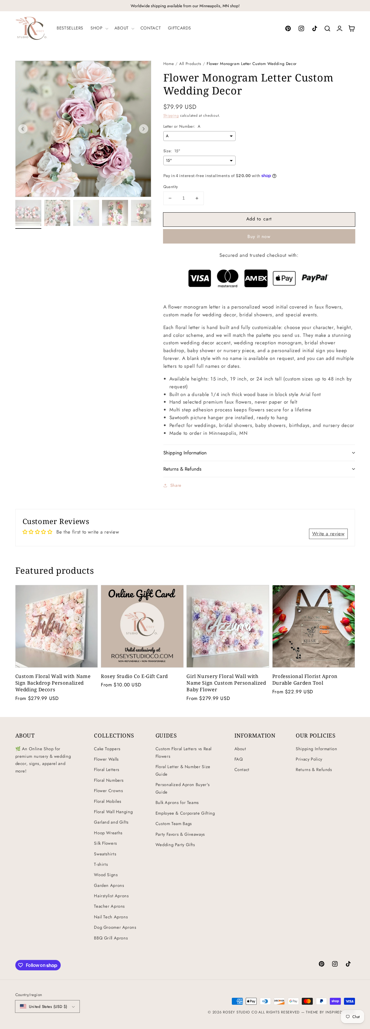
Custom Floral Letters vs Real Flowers (184, 752)
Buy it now (259, 236)
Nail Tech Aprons (111, 917)
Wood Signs (106, 875)
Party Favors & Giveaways (180, 834)
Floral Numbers (109, 780)
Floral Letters (106, 769)
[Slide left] (22, 128)
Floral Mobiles (107, 801)
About (240, 749)
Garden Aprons (109, 885)
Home (168, 63)
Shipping (171, 115)
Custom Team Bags (174, 823)
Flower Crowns (108, 790)
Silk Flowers (105, 843)
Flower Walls (106, 759)
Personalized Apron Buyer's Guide (183, 788)
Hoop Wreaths (108, 833)
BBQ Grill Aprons (111, 938)
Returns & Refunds (314, 769)
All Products (190, 63)
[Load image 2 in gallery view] (57, 213)
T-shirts (101, 864)
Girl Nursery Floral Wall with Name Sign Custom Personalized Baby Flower (226, 683)
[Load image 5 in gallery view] (144, 213)
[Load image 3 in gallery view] (86, 213)
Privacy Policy (309, 759)
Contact (241, 769)
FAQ (238, 759)
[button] (99, 28)
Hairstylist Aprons (111, 896)
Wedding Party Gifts (175, 845)
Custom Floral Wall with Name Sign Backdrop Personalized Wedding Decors (53, 683)
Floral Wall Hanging (113, 812)
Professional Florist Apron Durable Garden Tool (305, 679)
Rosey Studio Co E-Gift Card (134, 676)
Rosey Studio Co (240, 1012)
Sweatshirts (105, 854)
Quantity (170, 187)
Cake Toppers (107, 749)
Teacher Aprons (109, 906)
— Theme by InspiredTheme (327, 1012)
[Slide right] (143, 128)
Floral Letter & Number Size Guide (183, 770)
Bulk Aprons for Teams (177, 802)
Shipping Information (316, 749)
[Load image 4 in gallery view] (115, 213)
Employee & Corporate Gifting (185, 813)
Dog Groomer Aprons (115, 927)
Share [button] (176, 485)
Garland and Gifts (111, 822)
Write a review (328, 533)
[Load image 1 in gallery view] (28, 213)
